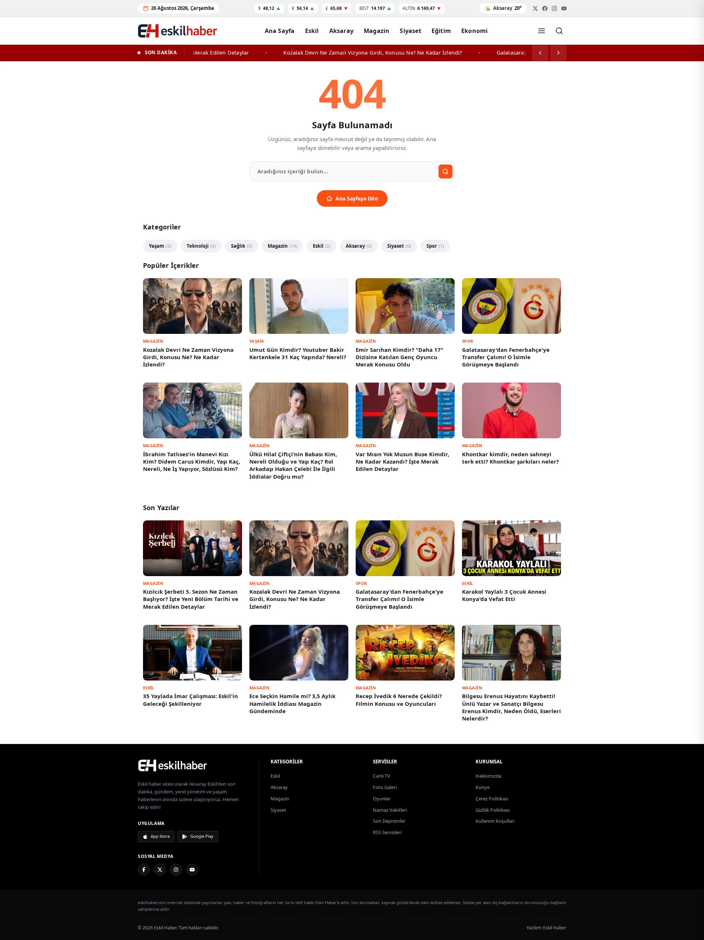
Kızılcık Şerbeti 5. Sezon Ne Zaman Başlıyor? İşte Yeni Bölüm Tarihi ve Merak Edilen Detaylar (190, 599)
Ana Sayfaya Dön (357, 198)
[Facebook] (544, 8)
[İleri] (558, 53)
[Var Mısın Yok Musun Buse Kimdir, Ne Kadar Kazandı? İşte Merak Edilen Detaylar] (405, 410)
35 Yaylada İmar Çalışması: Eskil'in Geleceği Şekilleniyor (190, 699)
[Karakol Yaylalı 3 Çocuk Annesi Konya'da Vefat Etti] (511, 548)
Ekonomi (474, 31)
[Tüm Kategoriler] (541, 30)
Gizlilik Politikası (493, 810)
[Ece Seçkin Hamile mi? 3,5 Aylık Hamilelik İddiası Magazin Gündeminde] (298, 653)
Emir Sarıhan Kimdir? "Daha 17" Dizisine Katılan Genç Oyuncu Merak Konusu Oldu (399, 357)
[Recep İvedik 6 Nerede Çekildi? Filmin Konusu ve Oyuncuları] (405, 653)
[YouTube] (192, 870)
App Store (160, 836)
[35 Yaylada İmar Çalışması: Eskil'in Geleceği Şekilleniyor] (192, 653)
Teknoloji (201, 246)
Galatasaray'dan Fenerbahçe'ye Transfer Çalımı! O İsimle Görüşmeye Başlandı (506, 357)
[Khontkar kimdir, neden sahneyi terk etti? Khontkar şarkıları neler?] (511, 410)
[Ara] (559, 30)
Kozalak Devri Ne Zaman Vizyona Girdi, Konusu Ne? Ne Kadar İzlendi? (188, 357)
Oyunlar (381, 798)
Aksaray (341, 31)
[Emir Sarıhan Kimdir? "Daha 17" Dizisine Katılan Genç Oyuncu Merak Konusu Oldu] (405, 306)
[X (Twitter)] (160, 870)
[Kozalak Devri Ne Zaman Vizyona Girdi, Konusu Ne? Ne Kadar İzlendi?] (192, 306)
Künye (482, 787)
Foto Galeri (385, 787)
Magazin (376, 31)
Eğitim (441, 31)
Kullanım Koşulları (495, 821)
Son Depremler (389, 821)
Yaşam (160, 246)
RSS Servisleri (387, 832)
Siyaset (410, 31)
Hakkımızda (488, 776)
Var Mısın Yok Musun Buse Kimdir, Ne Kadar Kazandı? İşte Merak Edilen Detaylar (402, 461)
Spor (435, 246)
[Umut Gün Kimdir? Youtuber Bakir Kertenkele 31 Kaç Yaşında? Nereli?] (298, 306)
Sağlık (241, 246)
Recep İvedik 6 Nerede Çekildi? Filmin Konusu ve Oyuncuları (399, 699)
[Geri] (540, 53)
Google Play (201, 836)
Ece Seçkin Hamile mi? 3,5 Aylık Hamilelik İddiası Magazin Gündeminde (292, 703)
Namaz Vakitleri (390, 810)
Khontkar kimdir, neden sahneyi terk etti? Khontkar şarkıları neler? (510, 457)
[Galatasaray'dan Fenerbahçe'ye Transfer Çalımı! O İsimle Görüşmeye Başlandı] (511, 306)
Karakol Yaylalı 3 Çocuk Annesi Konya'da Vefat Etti (504, 595)
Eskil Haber (554, 928)
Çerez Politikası (492, 798)
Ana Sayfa (280, 31)
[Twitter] (535, 8)
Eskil (312, 31)
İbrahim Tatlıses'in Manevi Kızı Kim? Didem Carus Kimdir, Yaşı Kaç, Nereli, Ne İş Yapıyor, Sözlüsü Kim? (191, 461)
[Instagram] (176, 870)
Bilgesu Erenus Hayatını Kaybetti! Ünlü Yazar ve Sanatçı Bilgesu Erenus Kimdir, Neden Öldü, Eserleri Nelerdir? (511, 707)
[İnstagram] (554, 8)
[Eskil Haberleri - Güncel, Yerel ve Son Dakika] (178, 30)
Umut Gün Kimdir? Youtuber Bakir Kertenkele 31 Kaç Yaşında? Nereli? (297, 353)
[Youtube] (563, 8)
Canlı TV (381, 776)
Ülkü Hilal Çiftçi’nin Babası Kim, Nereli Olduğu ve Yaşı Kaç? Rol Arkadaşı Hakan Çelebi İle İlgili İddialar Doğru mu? (293, 465)
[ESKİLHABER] (194, 765)
